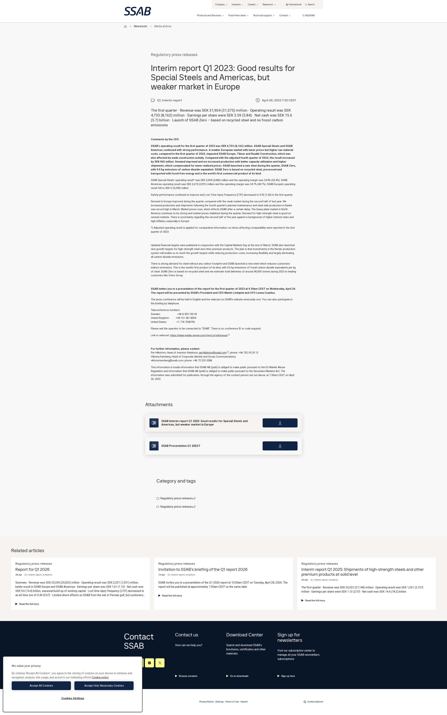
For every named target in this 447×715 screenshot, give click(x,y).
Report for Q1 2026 (32, 569)
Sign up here (288, 676)
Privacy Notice (206, 701)
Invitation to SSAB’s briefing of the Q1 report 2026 (203, 569)
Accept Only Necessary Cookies (104, 685)
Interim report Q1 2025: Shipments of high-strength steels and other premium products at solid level (362, 572)
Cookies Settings (72, 698)
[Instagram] (149, 662)
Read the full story (29, 603)
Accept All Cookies (41, 685)
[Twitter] (159, 662)
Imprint (244, 701)
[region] (72, 684)
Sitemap (219, 701)
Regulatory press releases (176, 498)
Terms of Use (232, 701)
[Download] (280, 422)
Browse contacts (188, 676)
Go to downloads (239, 676)
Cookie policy (100, 677)
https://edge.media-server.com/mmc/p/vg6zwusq (198, 335)
